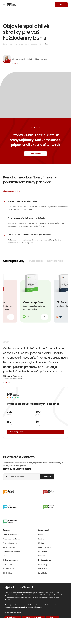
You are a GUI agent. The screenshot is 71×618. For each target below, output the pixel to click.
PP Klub (41, 543)
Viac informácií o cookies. (13, 613)
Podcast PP (42, 556)
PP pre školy (42, 564)
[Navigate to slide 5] (37, 127)
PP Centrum (42, 552)
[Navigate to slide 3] (15, 63)
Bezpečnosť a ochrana (11, 552)
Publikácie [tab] (36, 261)
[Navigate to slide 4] (17, 63)
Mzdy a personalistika (11, 539)
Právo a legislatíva (10, 543)
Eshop (5, 556)
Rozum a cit (42, 569)
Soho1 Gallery (43, 573)
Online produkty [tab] (13, 261)
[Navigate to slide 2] (14, 63)
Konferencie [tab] (55, 261)
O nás (40, 535)
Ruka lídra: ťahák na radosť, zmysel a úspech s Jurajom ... (30, 59)
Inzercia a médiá (44, 547)
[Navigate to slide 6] (39, 127)
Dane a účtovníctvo (10, 535)
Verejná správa (9, 547)
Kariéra (41, 539)
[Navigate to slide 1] (12, 63)
